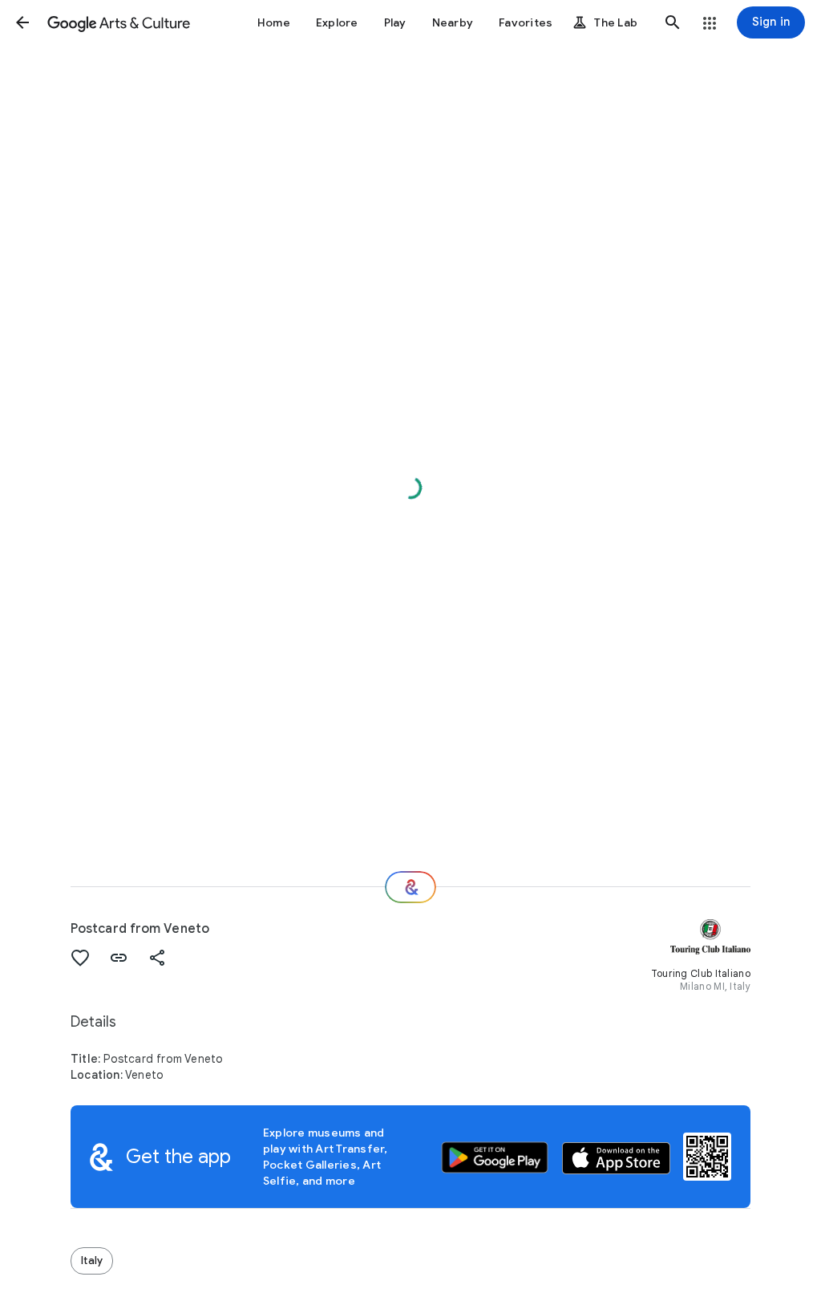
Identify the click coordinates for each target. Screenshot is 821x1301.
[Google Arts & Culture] (118, 22)
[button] (22, 22)
